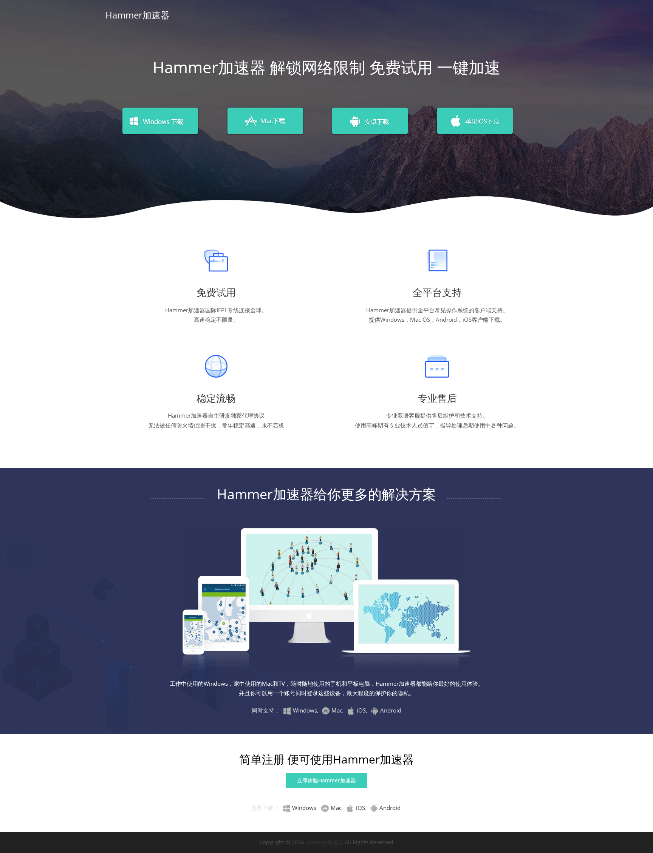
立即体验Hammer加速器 (326, 780)
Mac (336, 807)
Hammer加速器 (137, 15)
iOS (360, 807)
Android (390, 807)
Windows (304, 807)
